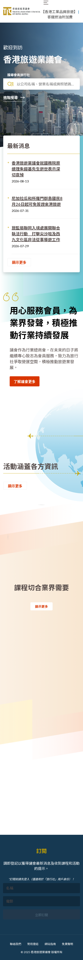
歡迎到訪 (13, 47)
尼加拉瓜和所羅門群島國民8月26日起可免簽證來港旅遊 (37, 201)
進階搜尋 (10, 97)
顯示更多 (19, 262)
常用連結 (32, 944)
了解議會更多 (24, 381)
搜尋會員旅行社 (18, 75)
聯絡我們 (15, 944)
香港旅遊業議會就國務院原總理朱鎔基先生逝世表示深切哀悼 (36, 169)
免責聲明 (67, 944)
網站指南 (50, 944)
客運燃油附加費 (60, 17)
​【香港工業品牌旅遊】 (59, 11)
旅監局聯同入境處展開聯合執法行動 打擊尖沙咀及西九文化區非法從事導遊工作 (36, 233)
